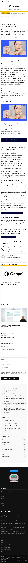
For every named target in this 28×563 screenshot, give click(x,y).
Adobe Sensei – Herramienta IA (11, 423)
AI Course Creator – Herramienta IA (12, 430)
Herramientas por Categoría (7, 544)
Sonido (4, 451)
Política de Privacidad (6, 549)
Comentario (5, 346)
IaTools (2, 558)
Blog (2, 540)
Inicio (2, 16)
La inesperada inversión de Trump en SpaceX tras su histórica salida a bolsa (18, 13)
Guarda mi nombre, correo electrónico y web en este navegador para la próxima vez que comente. (13, 373)
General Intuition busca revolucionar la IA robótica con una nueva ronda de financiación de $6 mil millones (14, 409)
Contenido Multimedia (9, 16)
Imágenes (4, 447)
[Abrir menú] (2, 1)
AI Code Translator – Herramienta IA (12, 428)
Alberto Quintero (12, 255)
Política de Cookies (5, 547)
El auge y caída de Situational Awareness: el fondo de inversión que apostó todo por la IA (14, 394)
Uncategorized (5, 456)
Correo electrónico (7, 364)
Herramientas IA (6, 302)
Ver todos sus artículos (13, 257)
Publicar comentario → (10, 378)
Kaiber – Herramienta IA (8, 304)
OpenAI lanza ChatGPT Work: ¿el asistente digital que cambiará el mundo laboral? (15, 404)
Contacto (3, 542)
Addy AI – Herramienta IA (10, 420)
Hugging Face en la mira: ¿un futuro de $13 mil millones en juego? (14, 399)
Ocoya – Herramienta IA (8, 284)
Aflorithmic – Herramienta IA (11, 425)
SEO (3, 454)
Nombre (3, 359)
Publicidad (3, 551)
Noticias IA (4, 439)
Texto (3, 444)
